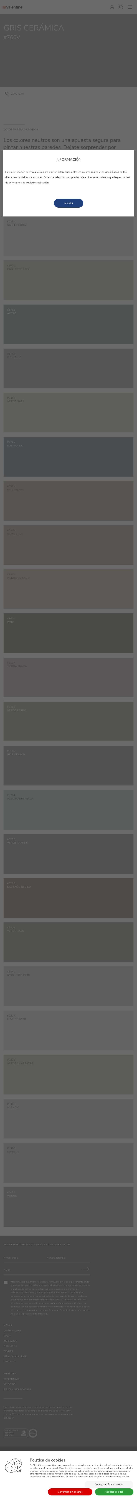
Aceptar (68, 203)
